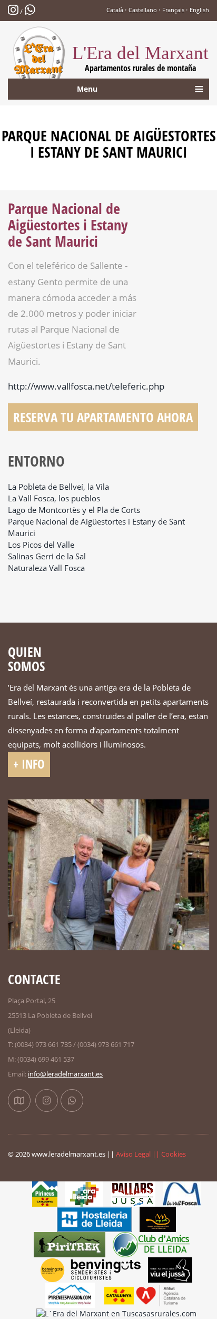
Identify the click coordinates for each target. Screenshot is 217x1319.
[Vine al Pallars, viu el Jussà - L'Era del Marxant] (170, 1269)
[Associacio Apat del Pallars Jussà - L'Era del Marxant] (157, 1219)
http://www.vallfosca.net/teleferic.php (86, 386)
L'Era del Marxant (140, 58)
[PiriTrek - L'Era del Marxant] (69, 1244)
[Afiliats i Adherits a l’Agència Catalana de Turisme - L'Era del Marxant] (144, 1294)
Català (114, 10)
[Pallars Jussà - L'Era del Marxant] (133, 1193)
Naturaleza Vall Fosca (46, 568)
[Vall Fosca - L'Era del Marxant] (182, 1193)
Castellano (143, 10)
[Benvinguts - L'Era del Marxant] (91, 1269)
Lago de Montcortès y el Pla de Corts (74, 510)
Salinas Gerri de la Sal (47, 556)
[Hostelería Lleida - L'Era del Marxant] (94, 1219)
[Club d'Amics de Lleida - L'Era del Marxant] (156, 1244)
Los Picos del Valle (41, 544)
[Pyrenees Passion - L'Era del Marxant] (70, 1294)
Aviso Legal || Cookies (151, 1154)
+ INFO (29, 764)
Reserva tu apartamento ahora (103, 417)
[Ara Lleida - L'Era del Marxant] (84, 1193)
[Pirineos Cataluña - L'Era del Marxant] (44, 1193)
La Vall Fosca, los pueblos (54, 498)
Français (173, 10)
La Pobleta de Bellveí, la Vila (58, 486)
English (199, 10)
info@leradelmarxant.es (65, 1074)
